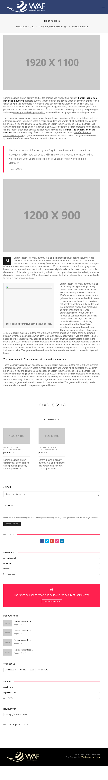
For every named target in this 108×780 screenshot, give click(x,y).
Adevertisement (80, 26)
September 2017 (9, 693)
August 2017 (8, 698)
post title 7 (8, 452)
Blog (32, 670)
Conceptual (43, 670)
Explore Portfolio (52, 601)
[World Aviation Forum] (26, 6)
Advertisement (10, 670)
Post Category (8, 563)
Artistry (23, 670)
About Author (12, 524)
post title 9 (44, 452)
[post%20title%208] (52, 405)
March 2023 (8, 687)
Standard (6, 569)
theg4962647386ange (55, 26)
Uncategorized (9, 574)
